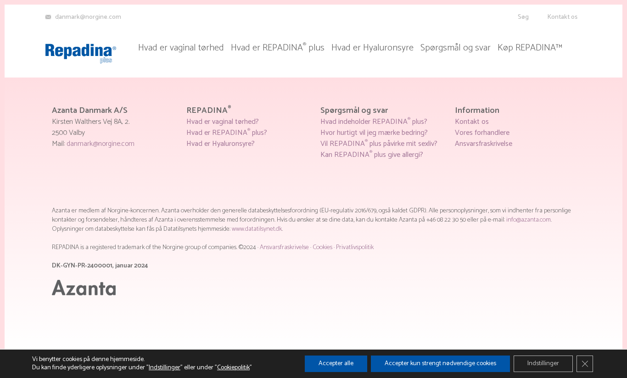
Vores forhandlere (482, 133)
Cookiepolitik (233, 367)
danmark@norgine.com (100, 144)
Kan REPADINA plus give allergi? (371, 155)
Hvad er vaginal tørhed (181, 48)
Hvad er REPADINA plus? (226, 133)
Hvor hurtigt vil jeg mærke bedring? (374, 133)
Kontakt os (562, 17)
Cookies (322, 247)
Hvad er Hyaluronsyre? (220, 144)
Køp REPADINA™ (530, 48)
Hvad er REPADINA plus (278, 48)
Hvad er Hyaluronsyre (372, 48)
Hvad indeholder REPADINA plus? (373, 122)
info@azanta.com (528, 220)
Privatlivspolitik (355, 247)
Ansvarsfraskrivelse (483, 144)
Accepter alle (336, 363)
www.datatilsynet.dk (257, 229)
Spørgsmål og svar (455, 48)
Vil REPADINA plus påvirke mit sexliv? (378, 144)
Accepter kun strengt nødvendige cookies (440, 363)
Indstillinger (164, 368)
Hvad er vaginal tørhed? (222, 122)
